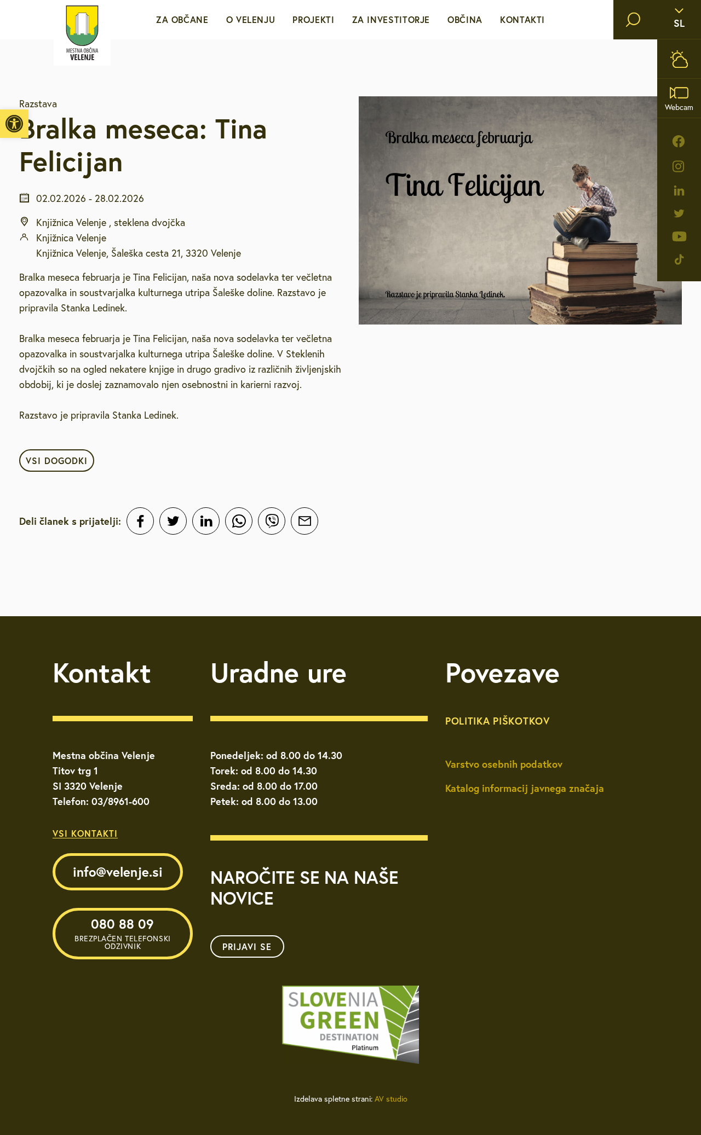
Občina (464, 19)
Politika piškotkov (497, 720)
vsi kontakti (85, 833)
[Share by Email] (304, 521)
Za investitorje (391, 19)
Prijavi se (247, 946)
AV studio (391, 1099)
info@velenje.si (118, 872)
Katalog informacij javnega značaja (524, 788)
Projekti (313, 19)
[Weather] (679, 58)
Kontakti (522, 19)
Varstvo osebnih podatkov (503, 764)
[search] (633, 19)
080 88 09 (122, 933)
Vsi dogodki (57, 460)
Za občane (182, 19)
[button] (14, 123)
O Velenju (250, 19)
